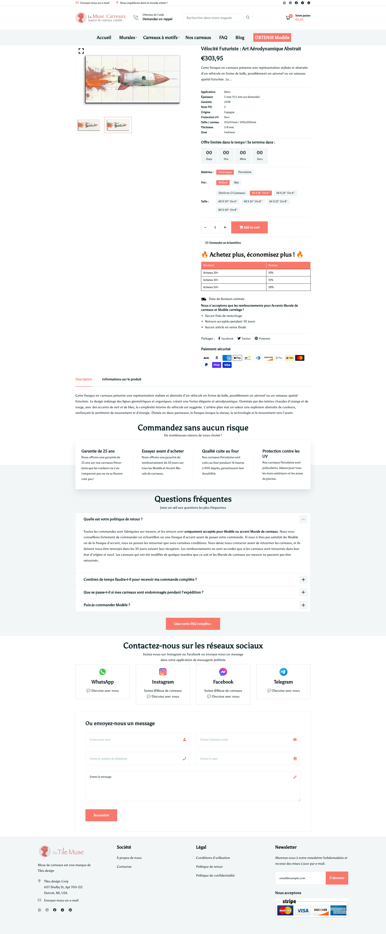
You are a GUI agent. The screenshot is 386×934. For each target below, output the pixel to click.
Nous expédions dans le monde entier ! (144, 3)
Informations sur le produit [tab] (121, 379)
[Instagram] (290, 3)
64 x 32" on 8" (278, 201)
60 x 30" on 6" (227, 201)
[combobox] (217, 17)
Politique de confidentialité (215, 875)
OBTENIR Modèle (272, 37)
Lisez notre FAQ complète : (193, 624)
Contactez (124, 867)
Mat (236, 182)
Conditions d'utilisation (213, 858)
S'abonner (337, 878)
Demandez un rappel (157, 19)
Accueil (104, 37)
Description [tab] (83, 379)
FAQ (223, 37)
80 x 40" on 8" (227, 210)
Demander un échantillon (225, 242)
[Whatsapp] (284, 3)
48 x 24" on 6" (285, 193)
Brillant (223, 182)
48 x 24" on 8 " (253, 201)
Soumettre (101, 815)
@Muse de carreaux (168, 691)
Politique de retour (209, 867)
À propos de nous (129, 858)
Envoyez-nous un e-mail (94, 3)
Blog (239, 37)
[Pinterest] (309, 3)
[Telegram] (302, 3)
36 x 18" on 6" (261, 193)
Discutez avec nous (105, 691)
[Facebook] (296, 3)
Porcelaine (244, 172)
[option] (133, 79)
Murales (127, 37)
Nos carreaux (198, 37)
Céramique (225, 172)
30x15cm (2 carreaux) (231, 193)
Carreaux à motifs (160, 37)
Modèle (158, 468)
